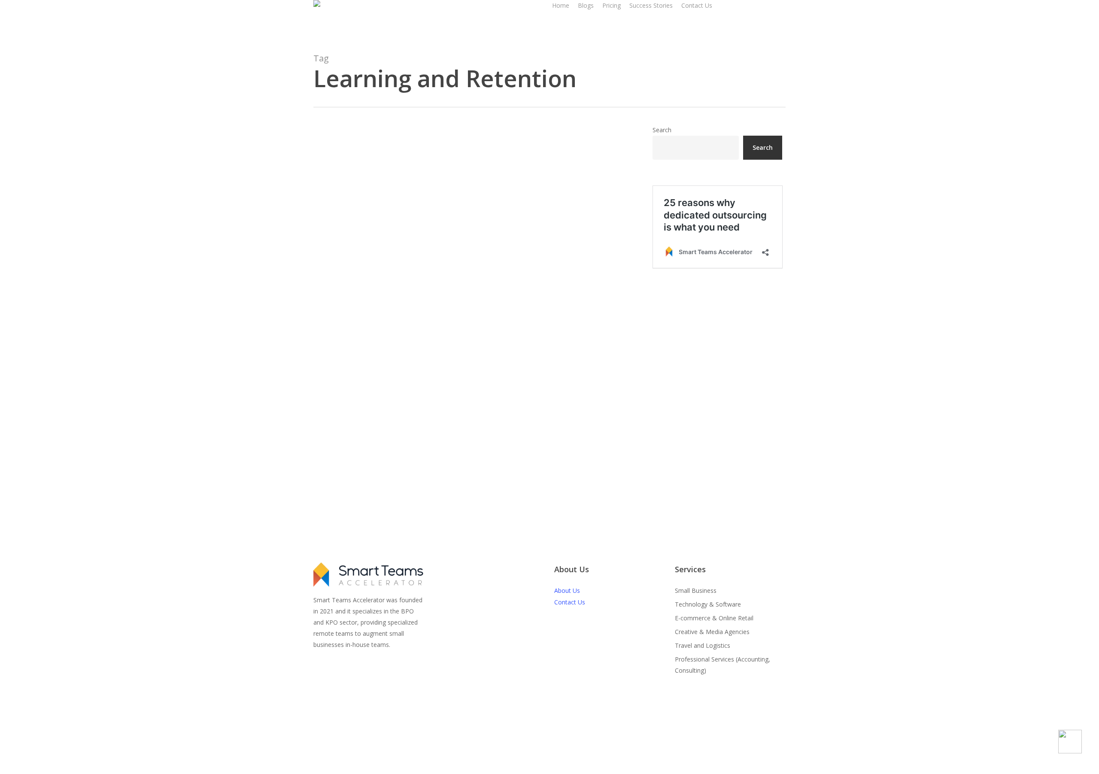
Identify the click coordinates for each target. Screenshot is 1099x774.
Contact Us (569, 602)
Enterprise (341, 499)
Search (662, 130)
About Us (567, 590)
